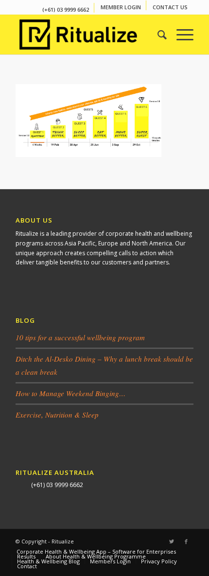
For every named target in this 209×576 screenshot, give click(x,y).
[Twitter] (171, 541)
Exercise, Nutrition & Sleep (57, 414)
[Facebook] (186, 541)
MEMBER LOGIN (121, 7)
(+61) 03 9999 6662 (65, 9)
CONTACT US (170, 7)
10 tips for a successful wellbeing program (80, 337)
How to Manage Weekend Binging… (70, 393)
